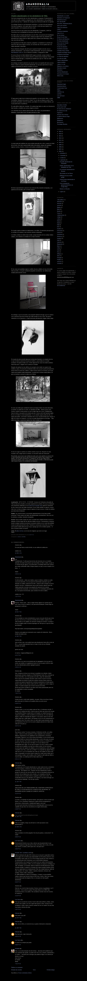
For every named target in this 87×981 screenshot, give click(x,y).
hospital (59, 238)
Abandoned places (61, 86)
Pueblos (59, 259)
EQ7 (58, 226)
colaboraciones (60, 215)
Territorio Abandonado (62, 72)
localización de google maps (35, 505)
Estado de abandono (62, 46)
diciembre (62, 153)
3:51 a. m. (18, 759)
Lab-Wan (59, 94)
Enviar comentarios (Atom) (25, 973)
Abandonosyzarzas (62, 19)
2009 (60, 144)
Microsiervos (60, 122)
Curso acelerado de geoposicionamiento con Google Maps (66, 185)
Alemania (59, 201)
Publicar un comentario (17, 967)
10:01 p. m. (18, 612)
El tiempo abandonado (62, 41)
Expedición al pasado (62, 48)
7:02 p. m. (18, 693)
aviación (59, 205)
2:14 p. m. (18, 895)
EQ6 (58, 224)
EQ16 (58, 223)
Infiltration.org (60, 92)
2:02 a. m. (18, 574)
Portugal (59, 257)
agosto (62, 191)
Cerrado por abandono (62, 31)
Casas (19, 536)
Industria (59, 242)
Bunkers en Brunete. (65, 189)
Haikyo (58, 90)
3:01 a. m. (18, 936)
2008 (60, 147)
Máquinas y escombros (63, 66)
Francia (59, 232)
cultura (58, 219)
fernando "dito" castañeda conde (23, 852)
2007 (60, 149)
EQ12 (58, 221)
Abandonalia (18, 557)
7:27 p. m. (18, 596)
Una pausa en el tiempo (63, 74)
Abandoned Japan (61, 84)
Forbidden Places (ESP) (63, 50)
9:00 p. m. (18, 837)
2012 (60, 138)
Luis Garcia (18, 840)
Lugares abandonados (62, 60)
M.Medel (17, 948)
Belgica (59, 207)
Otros (58, 255)
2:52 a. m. (18, 667)
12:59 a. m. (18, 553)
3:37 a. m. (18, 726)
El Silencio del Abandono (63, 39)
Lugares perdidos (61, 62)
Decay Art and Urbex (62, 37)
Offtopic (59, 253)
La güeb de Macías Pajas (63, 116)
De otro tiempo (60, 35)
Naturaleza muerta (61, 68)
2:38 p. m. (18, 809)
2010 (60, 142)
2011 (60, 140)
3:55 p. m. (18, 849)
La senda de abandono (62, 56)
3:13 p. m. (18, 793)
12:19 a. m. (18, 826)
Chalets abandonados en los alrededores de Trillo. (29, 16)
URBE (58, 97)
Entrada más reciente (16, 969)
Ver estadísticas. (61, 285)
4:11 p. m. (18, 655)
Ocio (58, 252)
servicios (59, 261)
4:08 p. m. (18, 944)
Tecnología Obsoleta (62, 124)
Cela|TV (59, 29)
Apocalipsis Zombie (62, 105)
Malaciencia (60, 118)
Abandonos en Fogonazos (63, 17)
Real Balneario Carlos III (17, 52)
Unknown (17, 763)
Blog (58, 209)
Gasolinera (59, 234)
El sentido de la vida (62, 110)
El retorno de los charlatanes (64, 108)
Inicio (34, 969)
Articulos (59, 203)
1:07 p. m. (18, 909)
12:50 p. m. (18, 636)
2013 (60, 136)
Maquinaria (59, 244)
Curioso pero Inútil (61, 107)
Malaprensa (60, 120)
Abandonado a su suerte (63, 15)
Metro (58, 246)
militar (58, 248)
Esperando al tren (61, 44)
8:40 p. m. (18, 882)
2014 (60, 133)
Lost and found (60, 95)
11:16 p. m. (18, 781)
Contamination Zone (62, 88)
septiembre (63, 160)
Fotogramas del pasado (63, 54)
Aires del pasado (61, 21)
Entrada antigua (51, 969)
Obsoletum (59, 70)
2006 (60, 151)
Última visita (60, 75)
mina (58, 250)
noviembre (63, 155)
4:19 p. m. (31, 534)
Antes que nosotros (62, 25)
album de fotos (20, 531)
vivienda (59, 263)
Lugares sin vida (61, 64)
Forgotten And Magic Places (64, 52)
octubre (62, 157)
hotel (58, 240)
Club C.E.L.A (60, 33)
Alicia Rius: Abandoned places (64, 23)
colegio (59, 217)
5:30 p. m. (18, 703)
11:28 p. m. (18, 928)
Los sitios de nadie (61, 58)
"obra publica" (60, 199)
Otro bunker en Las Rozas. (66, 173)
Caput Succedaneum (62, 27)
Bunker (59, 211)
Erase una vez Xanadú (62, 43)
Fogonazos (60, 112)
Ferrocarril (59, 230)
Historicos (59, 236)
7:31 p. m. (18, 963)
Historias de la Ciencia (62, 114)
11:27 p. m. (18, 917)
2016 (60, 131)
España (24, 536)
